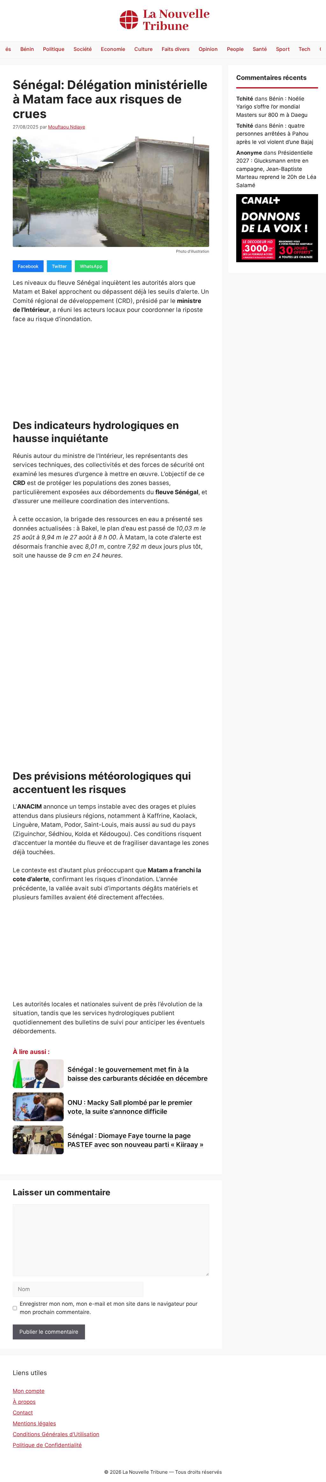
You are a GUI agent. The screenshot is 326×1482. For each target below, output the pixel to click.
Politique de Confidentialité (47, 1445)
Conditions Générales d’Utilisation (56, 1434)
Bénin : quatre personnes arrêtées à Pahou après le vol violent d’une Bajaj (274, 134)
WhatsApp (91, 266)
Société (83, 49)
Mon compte (29, 1391)
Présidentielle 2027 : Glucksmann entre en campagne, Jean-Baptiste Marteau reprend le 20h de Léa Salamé (276, 169)
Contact (23, 1412)
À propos (24, 1402)
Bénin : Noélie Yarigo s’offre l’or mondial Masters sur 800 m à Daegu (272, 106)
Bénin (27, 49)
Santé (260, 49)
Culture (143, 49)
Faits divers (176, 49)
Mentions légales (34, 1423)
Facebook (28, 266)
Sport (283, 49)
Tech (304, 49)
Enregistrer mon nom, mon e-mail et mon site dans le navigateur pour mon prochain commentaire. (108, 1308)
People (235, 49)
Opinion (208, 49)
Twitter (59, 266)
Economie (113, 49)
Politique (53, 49)
